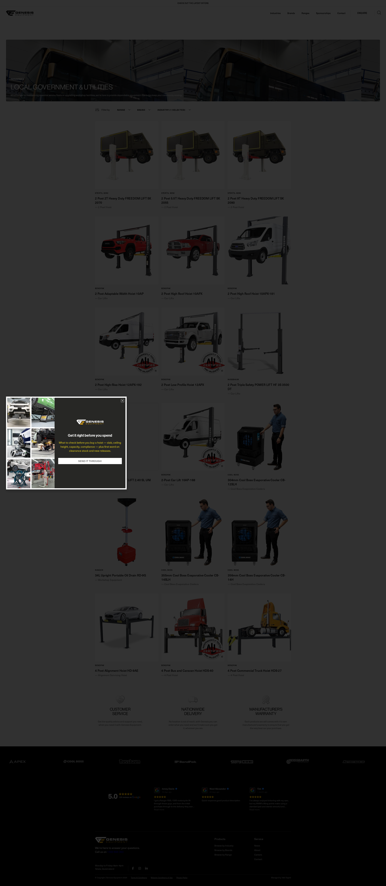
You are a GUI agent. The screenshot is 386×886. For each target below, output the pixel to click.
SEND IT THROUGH (90, 461)
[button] (122, 401)
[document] (193, 443)
